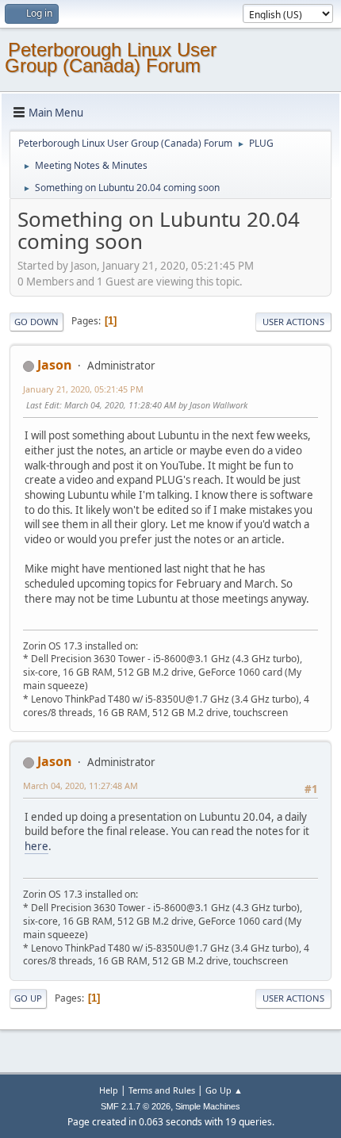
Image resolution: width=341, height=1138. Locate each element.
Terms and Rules (161, 1090)
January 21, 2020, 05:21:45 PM (83, 389)
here (36, 846)
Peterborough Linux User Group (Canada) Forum (110, 57)
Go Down (36, 322)
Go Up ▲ (224, 1090)
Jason (54, 365)
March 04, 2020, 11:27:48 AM (80, 785)
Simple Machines (207, 1106)
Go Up (28, 998)
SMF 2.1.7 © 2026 (135, 1106)
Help (108, 1090)
